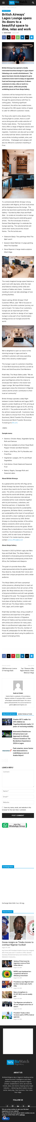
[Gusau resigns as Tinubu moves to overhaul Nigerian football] (18, 928)
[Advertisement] (18, 642)
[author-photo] (18, 690)
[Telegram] (32, 37)
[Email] (27, 37)
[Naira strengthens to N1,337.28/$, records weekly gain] (7, 994)
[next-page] (6, 760)
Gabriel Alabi (7, 32)
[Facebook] (4, 37)
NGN (13, 903)
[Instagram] (13, 1106)
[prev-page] (3, 760)
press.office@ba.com (15, 540)
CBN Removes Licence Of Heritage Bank (9, 670)
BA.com (15, 423)
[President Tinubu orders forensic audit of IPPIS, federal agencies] (7, 1015)
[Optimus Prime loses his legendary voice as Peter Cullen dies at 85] (7, 963)
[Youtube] (29, 1106)
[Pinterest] (13, 37)
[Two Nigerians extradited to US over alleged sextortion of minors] (7, 1004)
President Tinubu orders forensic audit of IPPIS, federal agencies (24, 1015)
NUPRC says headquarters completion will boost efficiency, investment (22, 973)
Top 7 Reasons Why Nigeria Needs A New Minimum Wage (27, 671)
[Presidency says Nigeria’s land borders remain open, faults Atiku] (7, 984)
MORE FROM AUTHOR (25, 714)
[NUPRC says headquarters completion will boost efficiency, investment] (7, 974)
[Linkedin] (22, 37)
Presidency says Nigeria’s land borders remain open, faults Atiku (23, 984)
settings (22, 1115)
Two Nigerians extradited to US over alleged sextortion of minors (23, 1004)
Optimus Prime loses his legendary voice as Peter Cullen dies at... (22, 963)
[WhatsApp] (18, 37)
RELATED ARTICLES (9, 714)
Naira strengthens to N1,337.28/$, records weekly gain (23, 994)
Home (3, 7)
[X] (9, 37)
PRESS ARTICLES (11, 7)
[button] (3, 3)
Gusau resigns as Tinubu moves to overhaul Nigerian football (18, 943)
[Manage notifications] (4, 1117)
